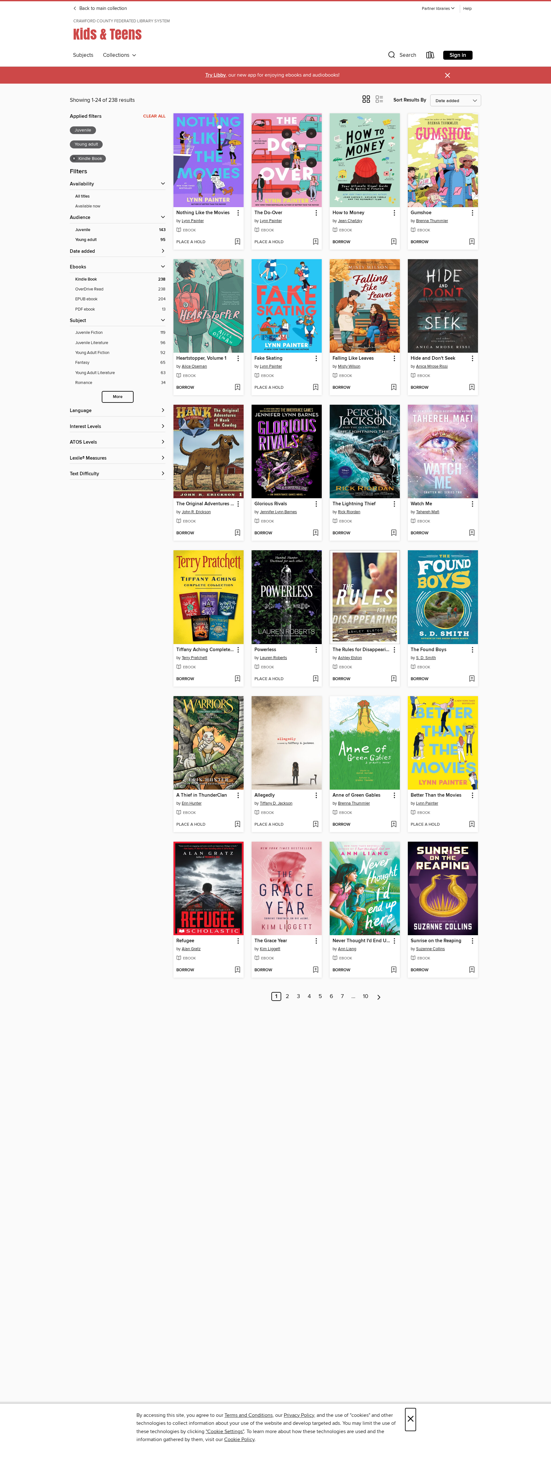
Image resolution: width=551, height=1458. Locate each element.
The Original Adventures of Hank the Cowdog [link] (205, 504)
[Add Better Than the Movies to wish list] (472, 825)
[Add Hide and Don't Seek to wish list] (472, 388)
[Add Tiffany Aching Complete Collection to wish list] (237, 679)
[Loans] (430, 56)
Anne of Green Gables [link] (356, 795)
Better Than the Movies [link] (436, 795)
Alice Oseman (194, 366)
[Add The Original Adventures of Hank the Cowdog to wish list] (237, 533)
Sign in (458, 55)
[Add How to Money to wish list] (394, 242)
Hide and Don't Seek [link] (433, 358)
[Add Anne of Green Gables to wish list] (394, 825)
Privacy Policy (299, 1415)
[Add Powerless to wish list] (316, 679)
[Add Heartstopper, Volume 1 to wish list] (237, 388)
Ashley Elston (350, 657)
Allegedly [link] (264, 795)
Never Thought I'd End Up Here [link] (362, 941)
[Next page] (379, 996)
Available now (87, 206)
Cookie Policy (239, 1439)
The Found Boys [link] (428, 650)
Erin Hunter (192, 803)
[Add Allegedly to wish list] (316, 825)
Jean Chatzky (350, 220)
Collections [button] (117, 55)
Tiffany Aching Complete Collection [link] (205, 650)
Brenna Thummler (432, 220)
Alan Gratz (191, 948)
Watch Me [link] (421, 504)
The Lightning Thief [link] (354, 504)
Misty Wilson (349, 366)
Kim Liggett (270, 948)
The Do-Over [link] (268, 213)
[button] (438, 8)
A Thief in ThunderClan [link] (201, 795)
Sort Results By (409, 100)
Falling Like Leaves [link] (353, 358)
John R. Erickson (196, 512)
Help (467, 8)
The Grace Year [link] (270, 941)
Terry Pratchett (194, 657)
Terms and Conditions (248, 1415)
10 (365, 996)
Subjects (83, 55)
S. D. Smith (426, 657)
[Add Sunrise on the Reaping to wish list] (472, 970)
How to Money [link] (348, 213)
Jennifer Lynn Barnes (278, 512)
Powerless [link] (265, 650)
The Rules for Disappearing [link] (362, 650)
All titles (82, 196)
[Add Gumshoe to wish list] (472, 242)
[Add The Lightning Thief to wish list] (394, 533)
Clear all (154, 116)
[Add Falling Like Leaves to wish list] (394, 388)
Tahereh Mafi (427, 512)
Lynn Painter (193, 220)
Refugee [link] (185, 941)
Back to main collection (102, 8)
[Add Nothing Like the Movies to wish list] (237, 242)
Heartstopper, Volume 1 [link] (201, 358)
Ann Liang (347, 948)
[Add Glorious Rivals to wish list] (316, 533)
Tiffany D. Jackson (276, 803)
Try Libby (215, 75)
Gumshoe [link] (421, 213)
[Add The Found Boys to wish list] (472, 679)
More (117, 397)
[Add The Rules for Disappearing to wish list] (394, 679)
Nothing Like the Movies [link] (203, 213)
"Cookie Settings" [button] (225, 1431)
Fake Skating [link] (268, 358)
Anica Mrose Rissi (432, 366)
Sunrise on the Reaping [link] (436, 941)
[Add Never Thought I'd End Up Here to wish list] (394, 970)
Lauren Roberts (273, 657)
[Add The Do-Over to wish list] (316, 242)
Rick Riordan (349, 512)
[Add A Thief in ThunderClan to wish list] (237, 825)
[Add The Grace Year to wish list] (316, 970)
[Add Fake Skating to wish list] (316, 388)
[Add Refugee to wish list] (237, 970)
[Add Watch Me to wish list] (472, 533)
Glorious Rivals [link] (270, 504)
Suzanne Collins (430, 948)
